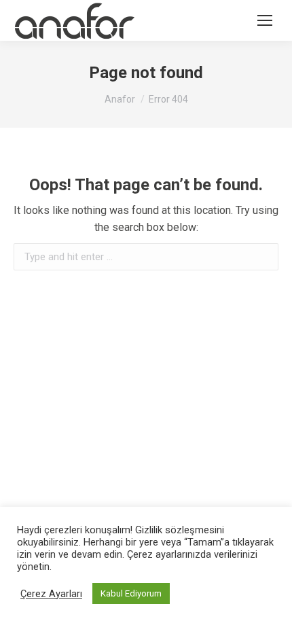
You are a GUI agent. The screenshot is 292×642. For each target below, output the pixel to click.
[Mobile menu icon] (264, 20)
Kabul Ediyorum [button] (131, 593)
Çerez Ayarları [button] (51, 594)
